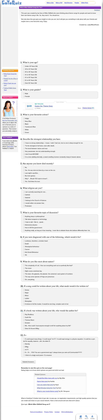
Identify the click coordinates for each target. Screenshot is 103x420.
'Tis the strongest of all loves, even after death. (40, 146)
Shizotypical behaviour (32, 246)
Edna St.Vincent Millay (32, 328)
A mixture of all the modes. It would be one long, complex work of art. (47, 304)
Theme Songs (86, 108)
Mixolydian (28, 301)
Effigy (26, 347)
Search (86, 418)
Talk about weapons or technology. (36, 219)
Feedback (97, 10)
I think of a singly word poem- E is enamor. (38, 355)
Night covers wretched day (33, 271)
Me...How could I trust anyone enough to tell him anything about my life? (48, 325)
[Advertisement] (60, 43)
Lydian (27, 298)
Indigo (27, 118)
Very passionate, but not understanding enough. (40, 151)
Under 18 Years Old (31, 66)
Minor (27, 295)
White (27, 129)
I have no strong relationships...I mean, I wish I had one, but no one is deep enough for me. (54, 143)
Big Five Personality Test (9, 120)
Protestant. (28, 206)
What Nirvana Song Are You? (46, 388)
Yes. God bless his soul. (32, 181)
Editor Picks (84, 2)
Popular (77, 2)
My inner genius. (30, 176)
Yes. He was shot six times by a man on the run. (40, 170)
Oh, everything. (30, 279)
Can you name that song (45, 385)
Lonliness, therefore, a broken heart (36, 241)
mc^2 (26, 349)
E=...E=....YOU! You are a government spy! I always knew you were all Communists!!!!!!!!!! (53, 352)
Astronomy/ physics (31, 225)
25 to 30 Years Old (31, 72)
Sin (26, 255)
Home (80, 418)
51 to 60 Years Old (31, 80)
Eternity (27, 344)
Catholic (27, 195)
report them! (10, 146)
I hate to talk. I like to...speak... (34, 222)
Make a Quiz (50, 2)
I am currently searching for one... (35, 192)
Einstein (27, 323)
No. (26, 167)
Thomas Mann (29, 320)
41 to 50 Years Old (31, 77)
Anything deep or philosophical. (35, 216)
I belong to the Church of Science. (36, 200)
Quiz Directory (68, 2)
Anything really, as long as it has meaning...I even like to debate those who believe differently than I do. (57, 230)
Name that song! (42, 381)
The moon (28, 268)
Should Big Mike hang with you (47, 378)
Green (27, 132)
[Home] (12, 3)
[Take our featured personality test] (10, 108)
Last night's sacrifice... (32, 173)
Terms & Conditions (36, 412)
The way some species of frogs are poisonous (39, 276)
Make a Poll (59, 2)
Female (27, 96)
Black (26, 124)
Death (27, 244)
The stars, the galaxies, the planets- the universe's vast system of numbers (49, 274)
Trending (92, 418)
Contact (57, 412)
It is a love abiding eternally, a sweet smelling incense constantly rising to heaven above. (53, 157)
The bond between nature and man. (36, 148)
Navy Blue (28, 121)
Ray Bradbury (29, 314)
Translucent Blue (30, 127)
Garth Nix (28, 317)
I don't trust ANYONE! (32, 154)
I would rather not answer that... (35, 203)
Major (27, 293)
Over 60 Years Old (31, 83)
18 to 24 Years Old (31, 69)
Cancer (27, 249)
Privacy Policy (48, 412)
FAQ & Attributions (67, 412)
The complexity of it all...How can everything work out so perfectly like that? (49, 265)
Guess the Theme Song (44, 106)
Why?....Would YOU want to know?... (36, 178)
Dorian (27, 290)
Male (26, 93)
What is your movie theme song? (48, 391)
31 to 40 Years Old (31, 74)
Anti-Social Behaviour (31, 252)
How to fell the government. (33, 227)
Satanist (27, 197)
